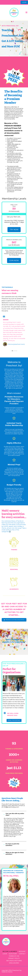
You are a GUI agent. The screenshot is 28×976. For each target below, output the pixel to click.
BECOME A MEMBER (10, 951)
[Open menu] (26, 12)
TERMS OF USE (14, 956)
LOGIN (24, 2)
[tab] (11, 350)
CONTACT (22, 954)
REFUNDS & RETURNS (14, 960)
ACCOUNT (22, 951)
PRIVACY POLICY (14, 958)
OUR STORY (13, 954)
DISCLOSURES (14, 963)
